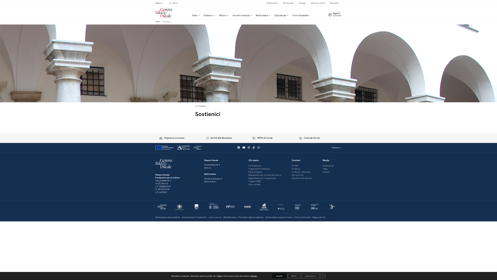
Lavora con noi (215, 217)
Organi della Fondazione (259, 169)
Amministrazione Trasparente (194, 217)
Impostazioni (310, 276)
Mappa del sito (319, 217)
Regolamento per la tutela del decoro (265, 175)
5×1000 (295, 165)
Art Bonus (296, 169)
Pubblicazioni (272, 3)
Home (157, 22)
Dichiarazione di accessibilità (167, 217)
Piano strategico (255, 172)
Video (325, 169)
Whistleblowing (229, 217)
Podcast (326, 172)
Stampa (302, 3)
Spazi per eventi (318, 3)
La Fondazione (254, 165)
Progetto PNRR (254, 181)
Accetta (279, 276)
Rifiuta (294, 276)
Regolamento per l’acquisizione (262, 178)
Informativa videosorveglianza (250, 217)
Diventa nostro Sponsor (302, 178)
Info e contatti (254, 184)
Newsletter (334, 3)
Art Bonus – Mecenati (301, 172)
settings (253, 276)
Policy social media (302, 217)
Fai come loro (298, 175)
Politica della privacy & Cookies (278, 217)
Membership (288, 3)
